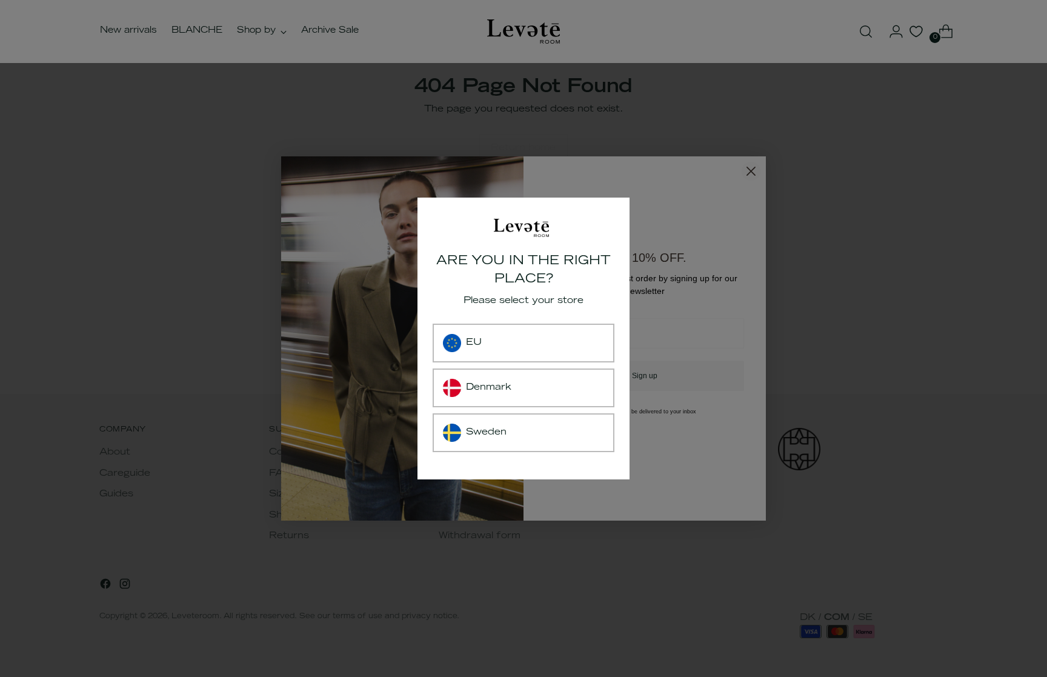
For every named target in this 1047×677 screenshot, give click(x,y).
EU (474, 342)
